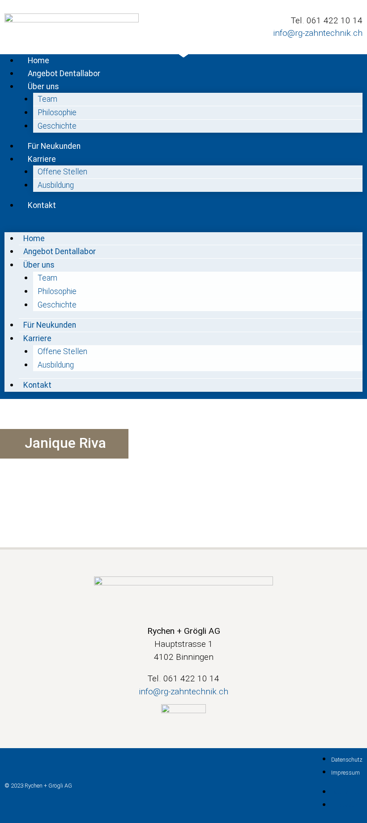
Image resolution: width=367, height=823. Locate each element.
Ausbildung (56, 185)
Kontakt (42, 205)
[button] (183, 225)
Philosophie (57, 112)
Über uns (43, 86)
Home (38, 60)
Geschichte (57, 125)
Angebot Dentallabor (64, 73)
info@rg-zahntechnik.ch (318, 33)
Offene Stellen (62, 171)
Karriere (42, 159)
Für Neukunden (54, 146)
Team (47, 99)
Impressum (345, 772)
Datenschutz (347, 759)
